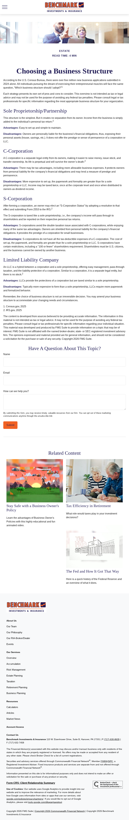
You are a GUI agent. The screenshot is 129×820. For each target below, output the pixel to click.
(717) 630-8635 (112, 739)
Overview (11, 658)
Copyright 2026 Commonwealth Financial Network (60, 811)
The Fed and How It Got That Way (92, 571)
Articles (10, 713)
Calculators (12, 707)
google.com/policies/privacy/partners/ (24, 799)
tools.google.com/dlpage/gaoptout (45, 802)
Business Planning (15, 693)
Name (6, 354)
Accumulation (13, 664)
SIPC (110, 761)
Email (6, 372)
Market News (13, 719)
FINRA (104, 761)
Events (10, 644)
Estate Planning (14, 675)
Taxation (10, 681)
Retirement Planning (16, 687)
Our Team (11, 626)
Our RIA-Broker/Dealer (18, 638)
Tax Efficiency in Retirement (88, 506)
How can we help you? (16, 391)
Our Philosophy (14, 632)
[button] (11, 620)
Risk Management (15, 669)
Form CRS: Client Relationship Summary (30, 783)
